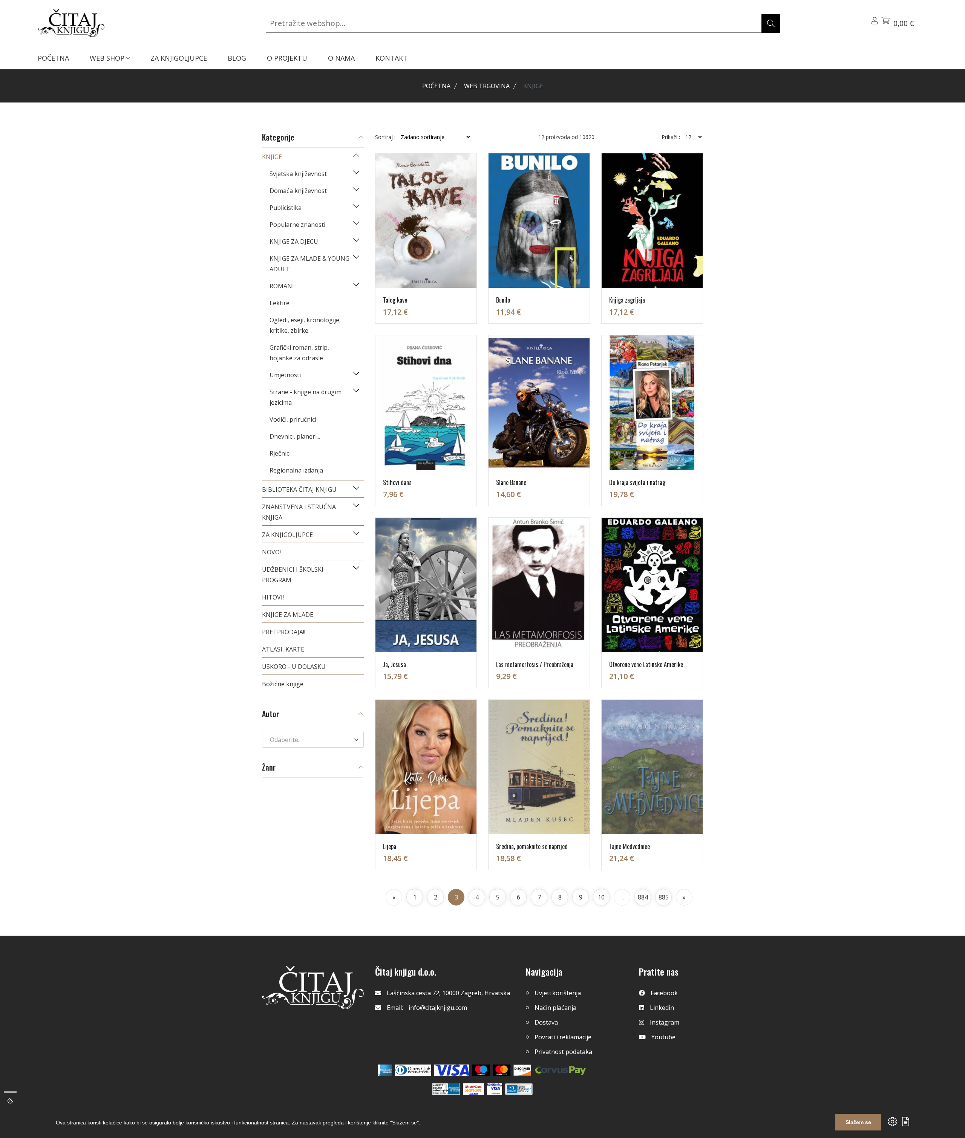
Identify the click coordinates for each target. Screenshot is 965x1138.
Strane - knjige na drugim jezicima (306, 397)
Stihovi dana (397, 482)
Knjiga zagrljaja (627, 299)
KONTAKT (391, 58)
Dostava (546, 1022)
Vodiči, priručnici (293, 419)
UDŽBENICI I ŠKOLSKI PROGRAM (292, 574)
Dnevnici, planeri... (295, 436)
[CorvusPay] (560, 1070)
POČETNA (53, 58)
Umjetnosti (285, 375)
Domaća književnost (298, 191)
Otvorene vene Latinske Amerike (646, 664)
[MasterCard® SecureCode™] (473, 1089)
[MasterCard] (481, 1070)
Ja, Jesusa (394, 664)
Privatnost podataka (563, 1052)
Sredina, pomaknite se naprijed (532, 846)
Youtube (663, 1037)
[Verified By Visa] (494, 1089)
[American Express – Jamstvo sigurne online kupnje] (446, 1089)
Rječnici (280, 453)
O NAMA (341, 58)
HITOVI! (273, 597)
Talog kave (395, 299)
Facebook (664, 993)
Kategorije (278, 138)
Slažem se (858, 1122)
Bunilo (503, 299)
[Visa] (451, 1070)
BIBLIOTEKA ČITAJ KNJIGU (299, 489)
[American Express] (385, 1070)
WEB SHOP (108, 58)
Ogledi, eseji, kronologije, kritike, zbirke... (305, 325)
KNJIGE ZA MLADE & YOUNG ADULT (309, 263)
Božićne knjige (282, 684)
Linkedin (662, 1007)
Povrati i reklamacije (563, 1037)
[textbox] (308, 739)
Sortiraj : (385, 137)
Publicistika (286, 207)
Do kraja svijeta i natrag (637, 482)
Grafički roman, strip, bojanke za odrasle (299, 352)
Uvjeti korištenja (558, 993)
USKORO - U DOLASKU (294, 666)
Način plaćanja (555, 1007)
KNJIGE (272, 157)
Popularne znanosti (297, 224)
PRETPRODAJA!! (283, 632)
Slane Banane (511, 482)
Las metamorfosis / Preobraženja (534, 664)
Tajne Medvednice (629, 846)
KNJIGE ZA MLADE (287, 614)
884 (643, 897)
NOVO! (271, 552)
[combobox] (313, 740)
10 (601, 897)
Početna (436, 86)
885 (664, 897)
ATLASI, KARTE (283, 649)
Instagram (664, 1022)
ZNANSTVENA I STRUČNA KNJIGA (299, 512)
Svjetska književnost (298, 174)
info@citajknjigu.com (438, 1007)
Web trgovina (487, 86)
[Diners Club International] (413, 1070)
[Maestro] (501, 1070)
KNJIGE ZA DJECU (294, 241)
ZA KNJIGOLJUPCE (178, 58)
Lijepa (389, 846)
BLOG (237, 58)
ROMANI (282, 286)
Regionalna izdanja (296, 470)
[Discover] (522, 1070)
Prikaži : (671, 137)
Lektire (280, 303)
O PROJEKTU (287, 58)
